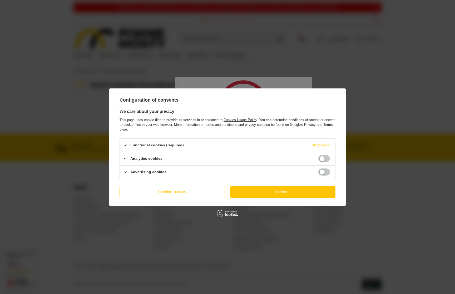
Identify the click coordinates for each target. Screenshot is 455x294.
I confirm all (282, 192)
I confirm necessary (172, 192)
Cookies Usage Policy (240, 120)
